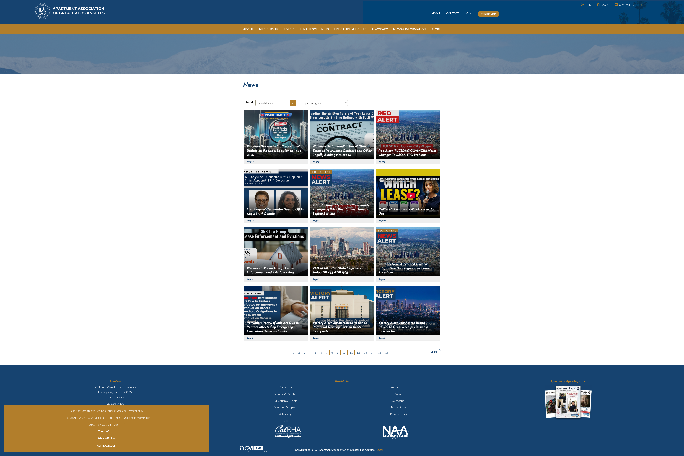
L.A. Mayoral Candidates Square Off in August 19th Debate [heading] (275, 211)
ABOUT (248, 29)
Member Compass (285, 407)
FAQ (285, 420)
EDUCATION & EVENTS (350, 29)
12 (358, 352)
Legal (379, 449)
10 (344, 352)
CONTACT (453, 13)
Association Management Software (256, 451)
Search (250, 102)
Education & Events (285, 400)
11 (351, 352)
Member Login (488, 13)
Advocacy (285, 414)
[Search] (293, 103)
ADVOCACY (380, 29)
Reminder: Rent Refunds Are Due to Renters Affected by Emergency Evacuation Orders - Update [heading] (273, 327)
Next (434, 352)
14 (372, 352)
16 (386, 352)
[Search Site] (641, 5)
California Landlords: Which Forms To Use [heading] (406, 211)
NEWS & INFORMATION (409, 29)
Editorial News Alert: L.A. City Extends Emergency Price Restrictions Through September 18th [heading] (341, 209)
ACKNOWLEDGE (106, 445)
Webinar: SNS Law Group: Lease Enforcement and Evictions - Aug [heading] (270, 270)
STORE (436, 29)
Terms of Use (106, 431)
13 (365, 352)
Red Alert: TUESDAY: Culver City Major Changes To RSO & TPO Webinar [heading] (407, 153)
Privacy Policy (106, 438)
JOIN (468, 13)
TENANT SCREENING (314, 29)
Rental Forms (398, 387)
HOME (436, 13)
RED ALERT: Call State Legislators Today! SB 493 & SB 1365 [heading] (338, 270)
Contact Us (285, 387)
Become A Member (285, 394)
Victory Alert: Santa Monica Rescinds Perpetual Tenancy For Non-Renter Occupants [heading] (340, 327)
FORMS (289, 29)
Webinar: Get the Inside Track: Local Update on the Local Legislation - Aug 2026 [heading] (274, 151)
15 (379, 352)
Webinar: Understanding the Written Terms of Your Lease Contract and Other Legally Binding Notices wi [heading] (342, 151)
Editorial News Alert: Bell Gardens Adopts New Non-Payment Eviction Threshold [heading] (404, 268)
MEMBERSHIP (269, 29)
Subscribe (398, 400)
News (398, 394)
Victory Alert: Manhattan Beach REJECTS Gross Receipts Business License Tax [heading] (403, 327)
